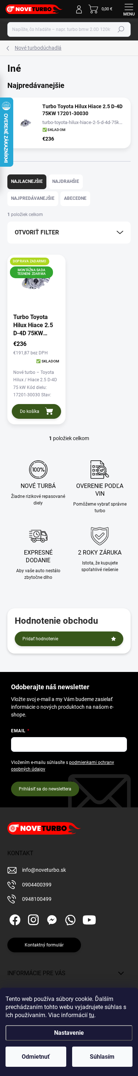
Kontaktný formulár (44, 945)
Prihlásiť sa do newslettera (45, 789)
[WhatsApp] (69, 918)
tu (91, 1015)
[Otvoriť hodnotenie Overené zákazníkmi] (6, 132)
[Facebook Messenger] (50, 918)
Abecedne (75, 198)
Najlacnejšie (27, 181)
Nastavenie (69, 1032)
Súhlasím (102, 1056)
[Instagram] (32, 918)
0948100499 (37, 899)
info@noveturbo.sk (44, 870)
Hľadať (121, 29)
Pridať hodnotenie (40, 638)
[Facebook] (13, 918)
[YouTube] (89, 918)
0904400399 (37, 885)
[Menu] (129, 9)
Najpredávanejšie (32, 198)
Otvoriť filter (37, 232)
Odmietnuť (36, 1056)
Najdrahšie (65, 181)
